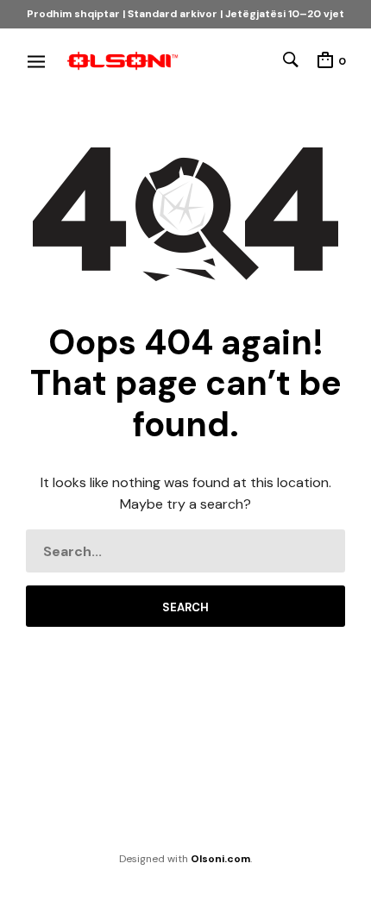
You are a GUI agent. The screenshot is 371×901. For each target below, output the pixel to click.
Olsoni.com (220, 859)
